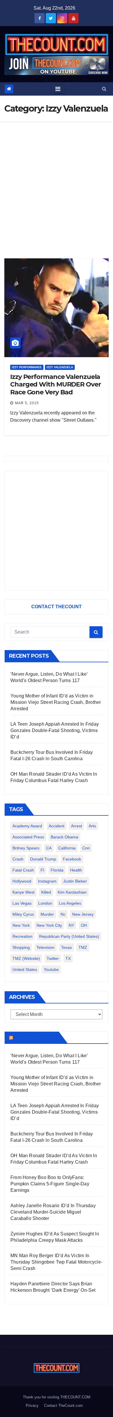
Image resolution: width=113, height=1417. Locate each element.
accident (56, 826)
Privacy (32, 1405)
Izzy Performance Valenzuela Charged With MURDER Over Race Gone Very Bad (55, 384)
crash (17, 859)
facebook (72, 859)
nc (63, 914)
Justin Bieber (75, 881)
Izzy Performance (27, 367)
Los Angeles (70, 903)
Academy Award (27, 826)
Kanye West (23, 892)
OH (84, 925)
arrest (76, 826)
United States (24, 969)
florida (57, 870)
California (67, 848)
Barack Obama (64, 837)
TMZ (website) (26, 958)
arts (92, 826)
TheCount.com (35, 1037)
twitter (53, 958)
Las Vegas (22, 903)
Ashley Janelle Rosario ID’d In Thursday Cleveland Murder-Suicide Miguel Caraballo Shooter (53, 1212)
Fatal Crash (23, 870)
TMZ (83, 947)
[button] (104, 88)
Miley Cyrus (23, 914)
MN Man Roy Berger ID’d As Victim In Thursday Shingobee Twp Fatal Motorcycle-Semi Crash (56, 1262)
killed (46, 892)
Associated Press (28, 837)
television (45, 947)
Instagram (47, 881)
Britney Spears (25, 848)
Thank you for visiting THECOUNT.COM (56, 1397)
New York (21, 925)
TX (68, 958)
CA (49, 848)
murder (47, 914)
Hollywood (21, 881)
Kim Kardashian (72, 892)
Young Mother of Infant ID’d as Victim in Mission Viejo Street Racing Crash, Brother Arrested (55, 702)
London (45, 903)
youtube (51, 969)
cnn (86, 848)
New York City (49, 925)
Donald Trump (43, 859)
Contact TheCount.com (63, 1405)
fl (42, 870)
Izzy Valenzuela (60, 367)
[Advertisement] (56, 181)
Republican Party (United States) (69, 936)
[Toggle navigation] (58, 89)
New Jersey (83, 914)
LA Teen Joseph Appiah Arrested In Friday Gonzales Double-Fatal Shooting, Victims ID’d (54, 730)
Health (76, 870)
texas (66, 947)
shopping (21, 947)
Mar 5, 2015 (27, 403)
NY (71, 925)
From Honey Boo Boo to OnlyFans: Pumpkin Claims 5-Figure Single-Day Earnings (49, 1184)
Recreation (22, 936)
